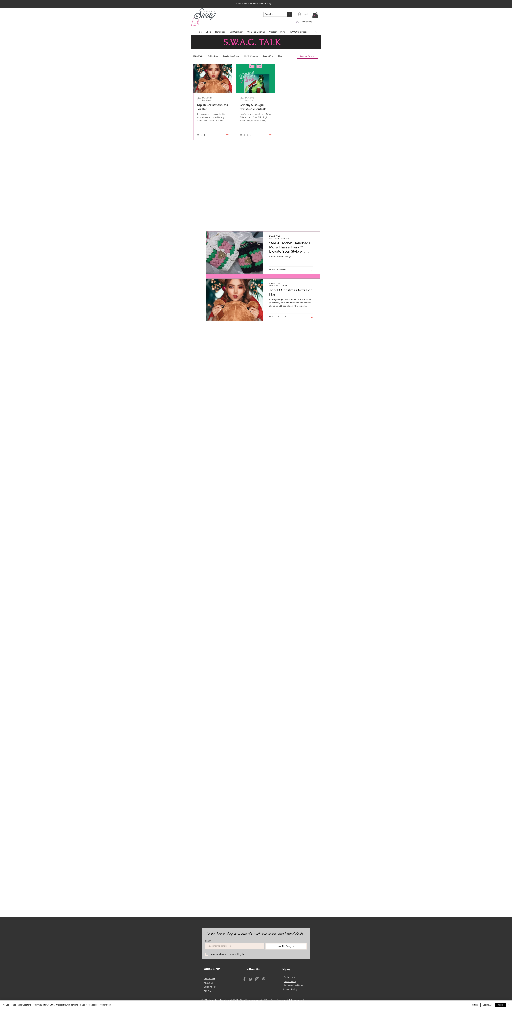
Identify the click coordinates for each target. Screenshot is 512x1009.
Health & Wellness (251, 56)
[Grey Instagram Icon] (257, 979)
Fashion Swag (213, 56)
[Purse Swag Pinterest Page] (263, 979)
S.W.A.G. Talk (197, 56)
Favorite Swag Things (231, 56)
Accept (500, 1004)
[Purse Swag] (244, 979)
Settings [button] (474, 1004)
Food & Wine (268, 56)
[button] (315, 14)
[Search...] (289, 14)
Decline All (487, 1004)
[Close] (508, 1005)
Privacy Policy (290, 989)
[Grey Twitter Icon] (250, 979)
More (280, 56)
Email (208, 941)
